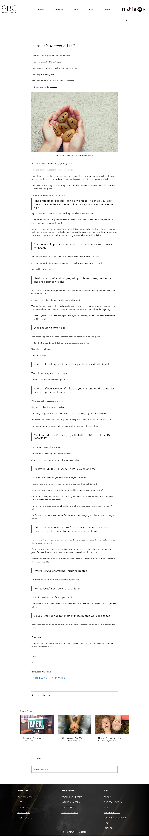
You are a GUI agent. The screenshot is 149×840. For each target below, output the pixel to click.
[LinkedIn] (134, 9)
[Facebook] (123, 9)
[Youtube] (139, 9)
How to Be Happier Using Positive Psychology (110, 739)
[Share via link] (50, 695)
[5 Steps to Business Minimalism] (37, 724)
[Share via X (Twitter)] (38, 695)
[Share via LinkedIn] (44, 695)
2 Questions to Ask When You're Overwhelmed (72, 739)
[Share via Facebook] (32, 695)
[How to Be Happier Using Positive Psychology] (112, 724)
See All (126, 711)
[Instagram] (145, 9)
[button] (126, 20)
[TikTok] (129, 9)
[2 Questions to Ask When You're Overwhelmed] (74, 724)
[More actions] (116, 39)
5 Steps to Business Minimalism (32, 739)
